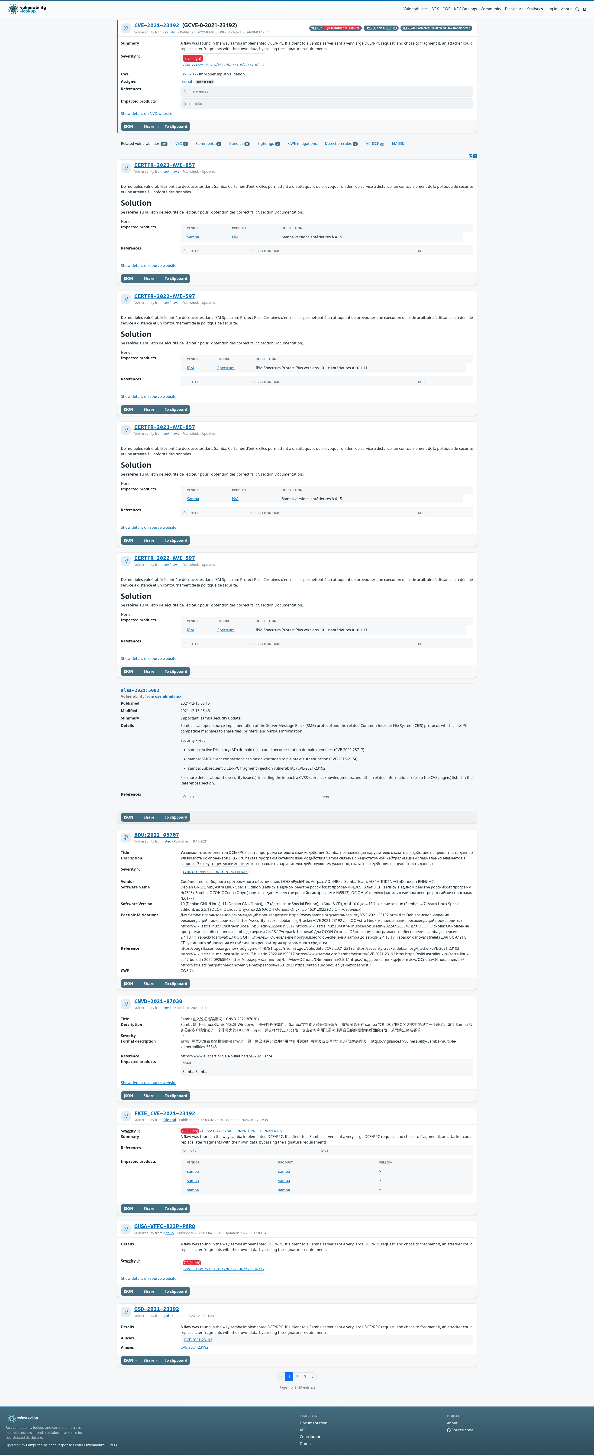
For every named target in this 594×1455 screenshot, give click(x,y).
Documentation (313, 1423)
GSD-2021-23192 (156, 1309)
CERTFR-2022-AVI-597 (164, 296)
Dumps (306, 1443)
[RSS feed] (475, 156)
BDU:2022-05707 (156, 835)
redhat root (205, 82)
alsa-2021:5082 (140, 690)
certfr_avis (171, 171)
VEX (435, 8)
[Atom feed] (470, 156)
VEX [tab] (180, 143)
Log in (552, 8)
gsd (166, 1315)
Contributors (311, 1436)
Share (149, 126)
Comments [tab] (208, 143)
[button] (577, 8)
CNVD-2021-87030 (158, 1001)
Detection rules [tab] (340, 143)
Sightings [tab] (268, 143)
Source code (462, 1429)
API (303, 1429)
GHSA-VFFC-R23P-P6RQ (164, 1226)
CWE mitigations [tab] (302, 143)
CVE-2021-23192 (158, 25)
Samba (193, 237)
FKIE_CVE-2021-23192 (164, 1113)
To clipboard (176, 126)
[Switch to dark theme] (584, 8)
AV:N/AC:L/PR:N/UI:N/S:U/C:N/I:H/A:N (215, 872)
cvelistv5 (170, 32)
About (566, 8)
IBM (190, 367)
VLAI (315, 28)
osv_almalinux (168, 696)
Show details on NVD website (146, 113)
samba (193, 1171)
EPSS (369, 28)
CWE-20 (187, 74)
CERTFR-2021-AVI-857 (164, 165)
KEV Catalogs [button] (465, 8)
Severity (129, 56)
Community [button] (491, 8)
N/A (235, 237)
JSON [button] (129, 126)
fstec (167, 841)
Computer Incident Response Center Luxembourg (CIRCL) (71, 1445)
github (168, 1233)
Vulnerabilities (416, 8)
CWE (446, 8)
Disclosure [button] (514, 8)
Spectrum (226, 367)
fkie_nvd (169, 1120)
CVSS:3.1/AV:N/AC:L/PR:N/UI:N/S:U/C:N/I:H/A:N (223, 65)
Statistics (535, 8)
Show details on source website (148, 265)
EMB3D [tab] (398, 143)
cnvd (167, 1007)
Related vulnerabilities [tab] (143, 143)
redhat (186, 81)
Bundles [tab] (238, 143)
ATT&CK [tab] (373, 143)
